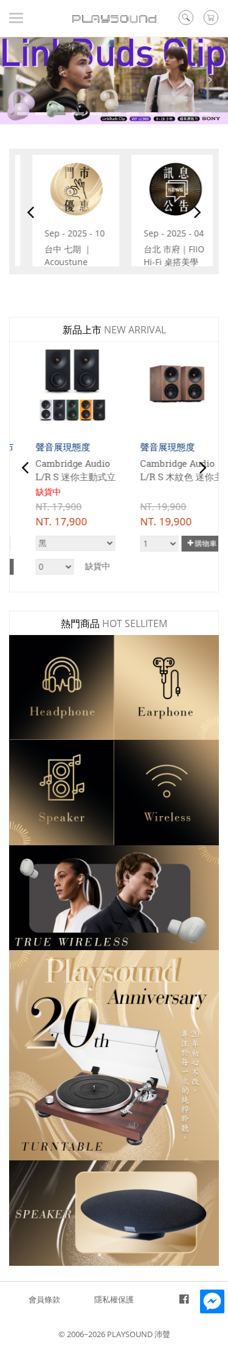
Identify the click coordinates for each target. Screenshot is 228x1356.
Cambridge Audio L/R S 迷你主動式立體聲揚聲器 (61, 477)
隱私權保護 (114, 1299)
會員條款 (44, 1299)
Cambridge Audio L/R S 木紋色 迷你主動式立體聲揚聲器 (166, 477)
